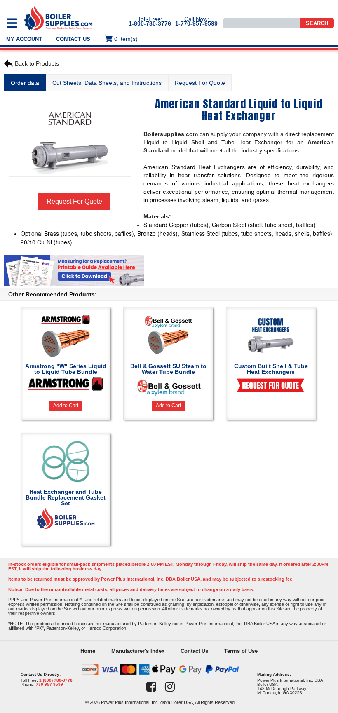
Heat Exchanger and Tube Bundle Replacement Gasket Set (66, 497)
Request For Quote (200, 83)
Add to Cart (65, 405)
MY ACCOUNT (24, 39)
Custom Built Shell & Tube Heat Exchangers (271, 369)
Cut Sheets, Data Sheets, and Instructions (107, 83)
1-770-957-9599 (196, 23)
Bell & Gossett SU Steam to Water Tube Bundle (168, 369)
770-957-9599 (49, 684)
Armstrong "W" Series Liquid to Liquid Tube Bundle (65, 369)
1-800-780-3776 (150, 23)
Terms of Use (241, 651)
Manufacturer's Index (137, 651)
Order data (25, 83)
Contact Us (73, 39)
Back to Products (37, 63)
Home (87, 651)
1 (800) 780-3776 (56, 680)
